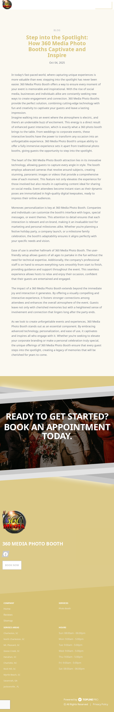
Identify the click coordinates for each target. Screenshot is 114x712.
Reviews (8, 614)
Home (7, 608)
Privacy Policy (100, 704)
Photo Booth (65, 608)
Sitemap (8, 620)
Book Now (12, 565)
